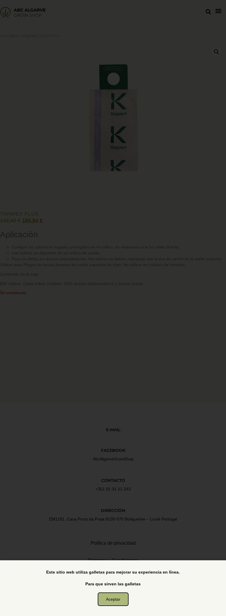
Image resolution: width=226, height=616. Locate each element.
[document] (113, 308)
